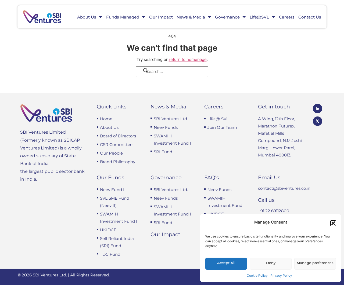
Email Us (269, 177)
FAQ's (211, 177)
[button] (333, 223)
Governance (227, 17)
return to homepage (188, 59)
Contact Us (309, 17)
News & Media (191, 17)
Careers (287, 17)
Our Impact (161, 17)
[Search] (142, 71)
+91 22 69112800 (273, 210)
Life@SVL (259, 17)
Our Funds (110, 177)
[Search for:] (172, 71)
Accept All (226, 263)
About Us (86, 17)
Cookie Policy (257, 275)
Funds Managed (122, 17)
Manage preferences (315, 263)
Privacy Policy (281, 275)
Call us (266, 200)
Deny (270, 263)
